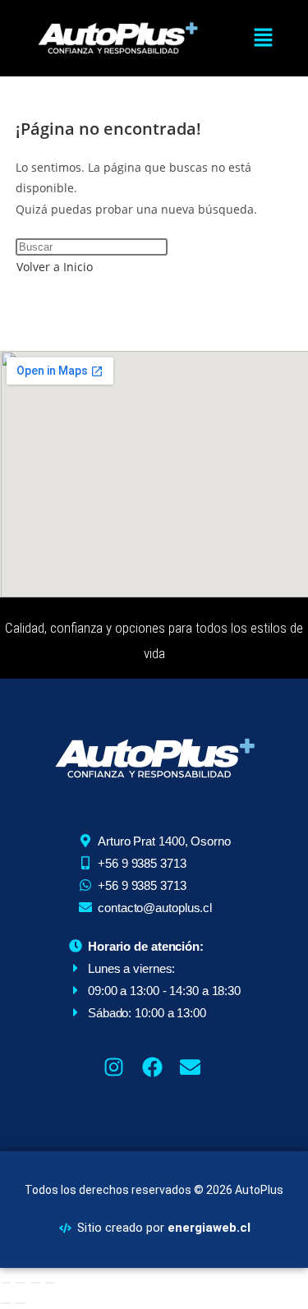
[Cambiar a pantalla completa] (20, 1282)
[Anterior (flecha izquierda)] (5, 1303)
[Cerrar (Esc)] (50, 1282)
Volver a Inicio (54, 266)
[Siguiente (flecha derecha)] (20, 1303)
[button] (262, 38)
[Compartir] (35, 1282)
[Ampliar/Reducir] (5, 1282)
